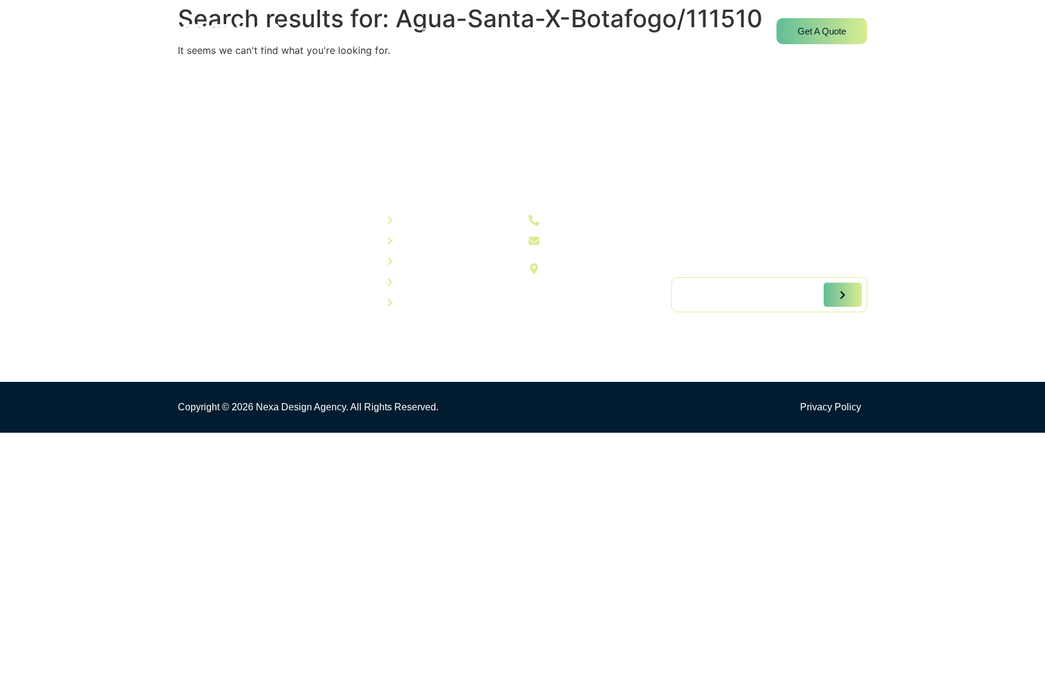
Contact (677, 32)
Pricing (622, 32)
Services (503, 32)
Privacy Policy (830, 407)
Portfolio (564, 32)
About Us (441, 32)
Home (384, 32)
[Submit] (843, 295)
